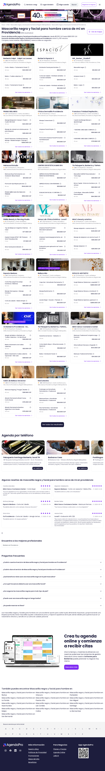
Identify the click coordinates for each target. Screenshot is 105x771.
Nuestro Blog (33, 749)
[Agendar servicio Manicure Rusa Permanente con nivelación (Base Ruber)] (18, 176)
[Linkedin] (15, 750)
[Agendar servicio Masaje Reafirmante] (52, 292)
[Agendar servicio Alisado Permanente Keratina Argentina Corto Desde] (18, 409)
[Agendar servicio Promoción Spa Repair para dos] (18, 185)
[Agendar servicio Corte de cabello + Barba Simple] (18, 302)
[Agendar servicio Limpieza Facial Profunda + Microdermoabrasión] (52, 230)
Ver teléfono (37, 468)
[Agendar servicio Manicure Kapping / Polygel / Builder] (18, 391)
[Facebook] (10, 750)
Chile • (8, 25)
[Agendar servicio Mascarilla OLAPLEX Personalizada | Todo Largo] (87, 176)
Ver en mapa (96, 32)
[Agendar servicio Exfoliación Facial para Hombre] (52, 69)
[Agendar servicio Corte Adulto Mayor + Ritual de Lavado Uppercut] (52, 346)
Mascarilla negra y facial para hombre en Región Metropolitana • (31, 25)
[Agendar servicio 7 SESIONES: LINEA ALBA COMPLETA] (87, 131)
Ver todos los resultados (52, 424)
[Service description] (28, 67)
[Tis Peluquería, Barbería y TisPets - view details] (87, 157)
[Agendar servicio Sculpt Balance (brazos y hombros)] (87, 292)
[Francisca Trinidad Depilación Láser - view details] (87, 103)
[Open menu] (100, 5)
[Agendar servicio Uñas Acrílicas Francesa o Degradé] (87, 346)
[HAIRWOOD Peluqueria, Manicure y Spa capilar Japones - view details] (18, 157)
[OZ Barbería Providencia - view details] (18, 318)
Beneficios (32, 762)
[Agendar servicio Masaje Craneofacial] (52, 122)
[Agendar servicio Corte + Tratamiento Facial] (18, 86)
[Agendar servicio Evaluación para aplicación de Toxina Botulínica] (52, 248)
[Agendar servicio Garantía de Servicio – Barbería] (52, 337)
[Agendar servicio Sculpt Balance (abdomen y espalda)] (87, 284)
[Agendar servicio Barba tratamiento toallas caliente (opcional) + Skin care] (18, 356)
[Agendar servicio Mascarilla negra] (87, 69)
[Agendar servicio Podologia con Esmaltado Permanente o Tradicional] (52, 391)
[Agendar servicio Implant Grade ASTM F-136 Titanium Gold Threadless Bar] (18, 239)
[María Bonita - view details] (52, 372)
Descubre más (71, 667)
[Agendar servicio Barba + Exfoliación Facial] (52, 355)
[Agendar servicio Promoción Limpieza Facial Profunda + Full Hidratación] (52, 140)
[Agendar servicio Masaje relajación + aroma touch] (87, 230)
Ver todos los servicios (22, 92)
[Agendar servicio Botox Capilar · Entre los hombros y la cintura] (87, 185)
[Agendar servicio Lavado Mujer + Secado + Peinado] (52, 301)
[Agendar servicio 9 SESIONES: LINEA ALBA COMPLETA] (87, 140)
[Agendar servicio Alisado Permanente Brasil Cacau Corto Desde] (18, 400)
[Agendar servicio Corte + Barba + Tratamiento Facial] (18, 69)
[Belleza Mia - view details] (52, 264)
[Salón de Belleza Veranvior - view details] (18, 372)
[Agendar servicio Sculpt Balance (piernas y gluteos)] (87, 301)
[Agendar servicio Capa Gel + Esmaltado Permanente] (52, 284)
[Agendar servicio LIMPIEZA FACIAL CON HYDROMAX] (52, 185)
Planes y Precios (59, 749)
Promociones (33, 756)
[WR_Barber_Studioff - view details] (87, 50)
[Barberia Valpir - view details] (18, 50)
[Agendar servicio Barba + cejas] (87, 86)
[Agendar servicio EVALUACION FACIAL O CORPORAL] (52, 194)
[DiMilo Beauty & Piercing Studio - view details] (18, 210)
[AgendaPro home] (11, 4)
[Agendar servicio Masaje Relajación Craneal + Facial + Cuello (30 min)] (18, 122)
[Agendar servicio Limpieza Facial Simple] (52, 131)
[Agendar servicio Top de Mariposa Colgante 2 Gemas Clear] (18, 230)
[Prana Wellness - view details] (18, 103)
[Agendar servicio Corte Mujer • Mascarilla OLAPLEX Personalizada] (87, 194)
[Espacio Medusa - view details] (18, 264)
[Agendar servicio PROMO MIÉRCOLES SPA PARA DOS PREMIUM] (18, 194)
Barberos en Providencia (10, 545)
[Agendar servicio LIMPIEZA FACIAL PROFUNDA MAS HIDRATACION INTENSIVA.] (52, 176)
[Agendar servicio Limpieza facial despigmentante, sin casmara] (52, 239)
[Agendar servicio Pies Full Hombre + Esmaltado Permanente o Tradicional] (52, 410)
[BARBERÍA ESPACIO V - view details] (52, 50)
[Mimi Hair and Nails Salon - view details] (87, 318)
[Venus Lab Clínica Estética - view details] (52, 210)
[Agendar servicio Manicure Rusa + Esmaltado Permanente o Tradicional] (52, 400)
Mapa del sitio (33, 759)
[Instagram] (5, 750)
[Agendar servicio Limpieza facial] (87, 78)
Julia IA (56, 756)
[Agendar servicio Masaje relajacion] (87, 247)
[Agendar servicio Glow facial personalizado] (18, 248)
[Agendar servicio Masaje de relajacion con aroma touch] (87, 238)
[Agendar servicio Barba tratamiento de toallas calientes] (18, 346)
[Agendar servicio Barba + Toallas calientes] (18, 78)
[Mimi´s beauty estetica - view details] (87, 210)
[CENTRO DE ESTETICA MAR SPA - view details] (52, 157)
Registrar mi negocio (88, 4)
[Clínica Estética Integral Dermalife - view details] (52, 103)
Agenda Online (59, 752)
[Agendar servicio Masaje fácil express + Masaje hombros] (18, 293)
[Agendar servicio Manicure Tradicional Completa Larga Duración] (87, 337)
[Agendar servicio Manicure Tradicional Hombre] (87, 355)
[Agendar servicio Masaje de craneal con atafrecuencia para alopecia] (18, 131)
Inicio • (4, 25)
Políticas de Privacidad (37, 752)
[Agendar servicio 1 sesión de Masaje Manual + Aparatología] (87, 122)
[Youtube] (20, 750)
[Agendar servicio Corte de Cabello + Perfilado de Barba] (52, 87)
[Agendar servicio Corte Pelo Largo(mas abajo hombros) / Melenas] (18, 284)
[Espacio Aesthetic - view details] (87, 264)
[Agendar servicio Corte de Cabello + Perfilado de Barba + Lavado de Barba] (52, 78)
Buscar (74, 5)
